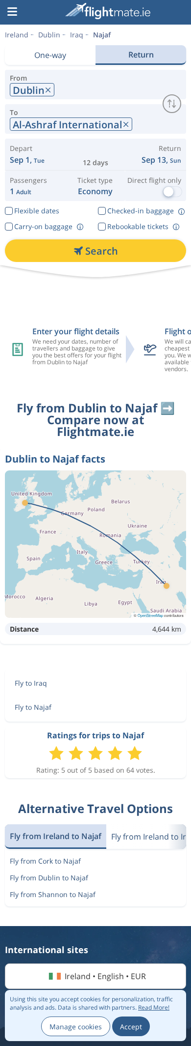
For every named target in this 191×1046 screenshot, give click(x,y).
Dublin (49, 34)
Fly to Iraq (31, 683)
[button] (12, 12)
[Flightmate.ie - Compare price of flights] (107, 11)
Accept (131, 1026)
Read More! (153, 1007)
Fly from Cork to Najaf (45, 861)
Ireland (16, 34)
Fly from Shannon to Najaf (53, 894)
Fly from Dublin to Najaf (49, 877)
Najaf (102, 34)
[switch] (172, 103)
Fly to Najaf (33, 707)
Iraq (76, 34)
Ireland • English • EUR (105, 976)
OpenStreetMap (150, 615)
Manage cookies (75, 1026)
